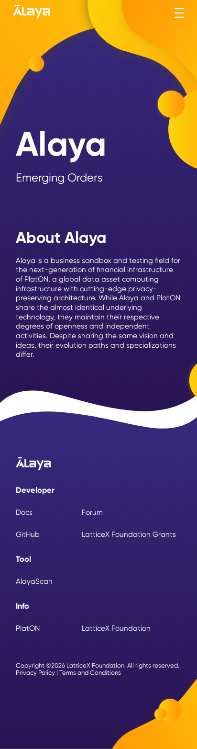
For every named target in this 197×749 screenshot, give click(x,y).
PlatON (28, 629)
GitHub (28, 535)
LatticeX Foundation (116, 629)
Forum (92, 513)
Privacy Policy (35, 673)
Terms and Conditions (90, 673)
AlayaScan (34, 582)
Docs (24, 513)
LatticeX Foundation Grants (129, 535)
